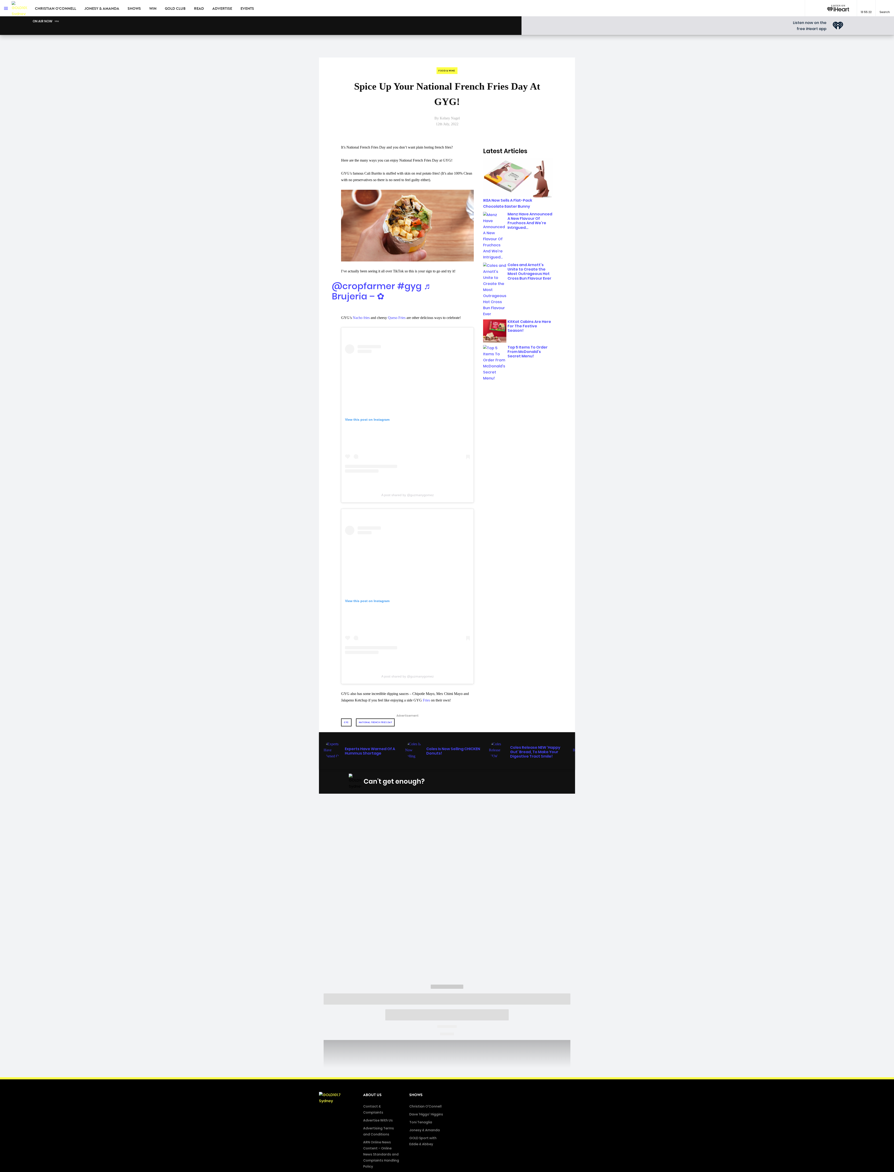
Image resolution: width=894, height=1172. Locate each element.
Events (247, 8)
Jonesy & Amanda (102, 8)
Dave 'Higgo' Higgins (426, 1114)
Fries (426, 700)
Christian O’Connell (55, 8)
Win (152, 8)
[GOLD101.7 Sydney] (20, 8)
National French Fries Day (375, 722)
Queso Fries (397, 318)
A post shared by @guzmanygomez (407, 495)
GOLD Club (175, 8)
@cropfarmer (363, 286)
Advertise (222, 8)
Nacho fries (361, 318)
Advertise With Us (378, 1120)
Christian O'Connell (425, 1106)
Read (199, 8)
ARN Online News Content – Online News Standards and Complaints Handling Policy (381, 1154)
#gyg (409, 286)
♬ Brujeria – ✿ (382, 291)
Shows (134, 8)
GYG (346, 722)
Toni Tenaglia (420, 1122)
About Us (372, 1095)
